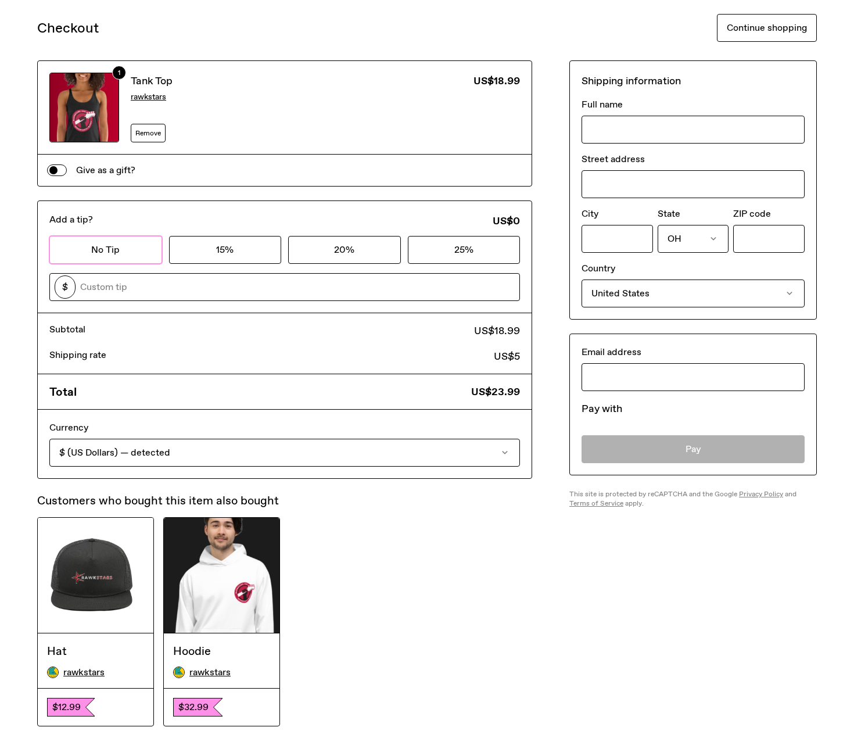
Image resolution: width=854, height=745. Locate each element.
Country (598, 268)
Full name (602, 104)
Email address (611, 351)
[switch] (57, 170)
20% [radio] (344, 249)
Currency (68, 427)
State (669, 213)
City (590, 213)
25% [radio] (463, 249)
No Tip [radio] (105, 249)
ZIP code (752, 213)
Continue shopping (767, 27)
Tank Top (152, 80)
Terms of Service (596, 503)
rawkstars (148, 97)
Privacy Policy (761, 494)
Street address (613, 158)
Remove (148, 133)
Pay (693, 448)
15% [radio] (225, 249)
